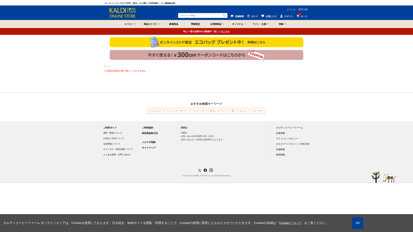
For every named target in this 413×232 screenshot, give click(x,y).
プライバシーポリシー (287, 138)
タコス (242, 110)
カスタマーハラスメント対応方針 (293, 144)
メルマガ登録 (149, 142)
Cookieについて (290, 223)
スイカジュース (157, 110)
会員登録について (111, 144)
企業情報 (280, 133)
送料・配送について (112, 133)
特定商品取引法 (150, 133)
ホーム (107, 66)
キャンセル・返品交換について (118, 149)
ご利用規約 (147, 127)
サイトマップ (149, 147)
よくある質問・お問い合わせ (117, 154)
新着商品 (173, 24)
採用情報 (280, 154)
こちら (226, 31)
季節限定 (195, 24)
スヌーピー (257, 110)
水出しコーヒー (218, 110)
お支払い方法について (113, 138)
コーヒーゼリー (179, 110)
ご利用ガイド (110, 127)
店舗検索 (280, 149)
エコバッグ (199, 110)
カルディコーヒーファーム (289, 127)
